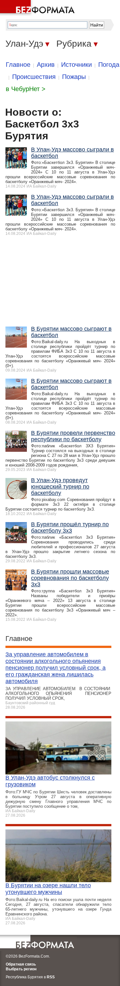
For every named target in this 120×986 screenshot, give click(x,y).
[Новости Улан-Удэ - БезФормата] (38, 8)
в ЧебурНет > (25, 88)
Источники (76, 64)
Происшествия (34, 76)
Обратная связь (21, 964)
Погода (108, 64)
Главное (18, 64)
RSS (51, 977)
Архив (46, 64)
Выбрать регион (21, 969)
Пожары (74, 76)
